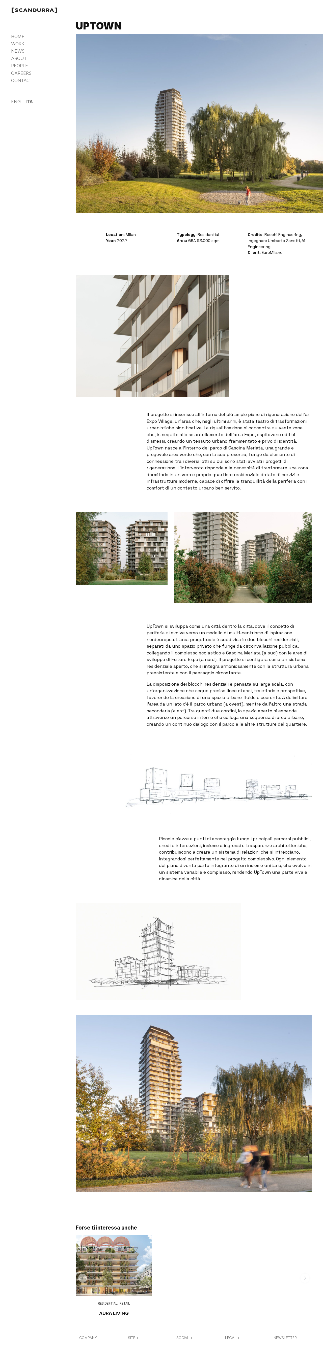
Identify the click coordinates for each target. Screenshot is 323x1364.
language (20, 94)
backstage (50, 76)
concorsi (48, 82)
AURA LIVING (114, 1313)
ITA (29, 101)
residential (107, 1303)
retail (125, 1303)
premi (45, 87)
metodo (47, 71)
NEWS (17, 51)
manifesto (50, 65)
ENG (16, 101)
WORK (17, 43)
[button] (82, 1278)
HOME (17, 36)
